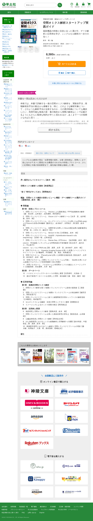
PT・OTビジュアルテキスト (8, 183)
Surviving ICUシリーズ (8, 128)
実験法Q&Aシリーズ (8, 103)
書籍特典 (83, 12)
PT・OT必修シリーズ (8, 190)
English (41, 512)
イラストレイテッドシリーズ (8, 112)
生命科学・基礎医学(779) (8, 26)
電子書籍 (34, 506)
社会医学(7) (7, 31)
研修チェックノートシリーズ (8, 137)
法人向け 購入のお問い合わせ (69, 153)
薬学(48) (6, 44)
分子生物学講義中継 (8, 115)
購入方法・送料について (45, 153)
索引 (29, 146)
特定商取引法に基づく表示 (10, 512)
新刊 (9, 12)
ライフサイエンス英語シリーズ (8, 120)
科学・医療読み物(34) (8, 51)
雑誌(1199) (7, 46)
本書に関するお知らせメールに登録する (67, 83)
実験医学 (28, 12)
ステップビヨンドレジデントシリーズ (8, 147)
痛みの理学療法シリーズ (8, 195)
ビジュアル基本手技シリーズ (8, 133)
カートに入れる (69, 63)
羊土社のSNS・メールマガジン (68, 509)
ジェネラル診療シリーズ (8, 163)
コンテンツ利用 (78, 506)
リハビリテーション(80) (8, 39)
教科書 (65, 12)
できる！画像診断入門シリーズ (8, 152)
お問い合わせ (32, 512)
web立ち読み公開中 (26, 93)
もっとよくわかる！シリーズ (8, 107)
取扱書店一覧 (23, 506)
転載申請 (4, 509)
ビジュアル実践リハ (8, 187)
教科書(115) (7, 48)
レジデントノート (46, 12)
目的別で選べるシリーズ (8, 95)
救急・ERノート (8, 167)
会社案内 (4, 506)
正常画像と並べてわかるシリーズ (8, 142)
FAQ (23, 512)
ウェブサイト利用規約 (48, 509)
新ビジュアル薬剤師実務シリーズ (8, 213)
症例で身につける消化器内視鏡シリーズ (8, 157)
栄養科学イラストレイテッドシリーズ (8, 203)
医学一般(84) (8, 34)
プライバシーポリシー (18, 509)
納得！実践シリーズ (8, 173)
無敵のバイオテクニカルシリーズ (8, 90)
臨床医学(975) (8, 29)
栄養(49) (6, 42)
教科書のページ (7, 65)
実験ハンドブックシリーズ (8, 99)
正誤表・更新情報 (64, 506)
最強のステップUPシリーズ (8, 85)
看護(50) (6, 36)
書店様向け (43, 506)
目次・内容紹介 (26, 153)
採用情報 (13, 506)
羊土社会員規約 (33, 509)
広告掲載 (53, 506)
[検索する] (59, 5)
